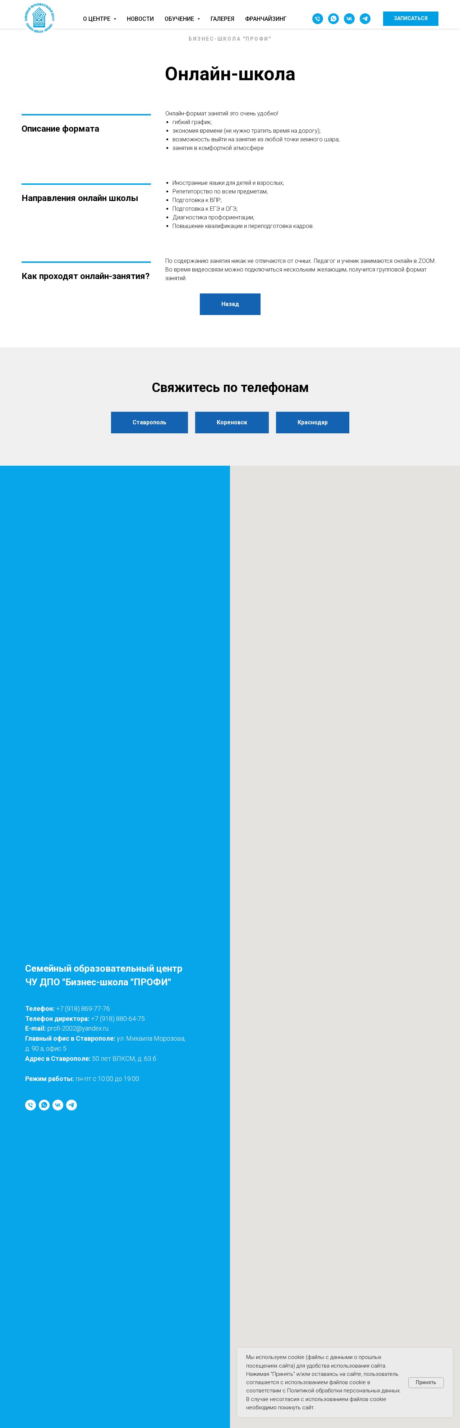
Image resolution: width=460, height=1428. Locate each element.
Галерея (222, 18)
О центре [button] (97, 18)
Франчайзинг (266, 18)
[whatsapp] (333, 18)
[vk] (349, 18)
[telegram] (365, 18)
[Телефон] (317, 18)
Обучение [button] (180, 18)
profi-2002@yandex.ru (78, 1028)
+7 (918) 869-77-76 (83, 1008)
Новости (140, 18)
